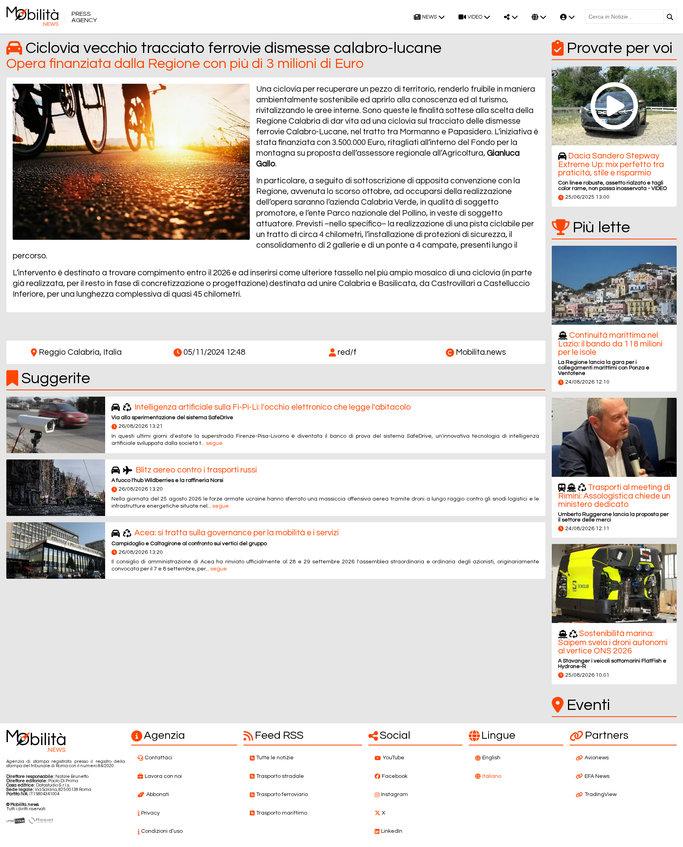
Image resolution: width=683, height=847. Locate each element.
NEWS (429, 17)
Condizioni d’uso (162, 831)
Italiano (491, 776)
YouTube (393, 757)
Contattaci (158, 757)
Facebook (395, 776)
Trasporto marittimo (281, 813)
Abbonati (157, 794)
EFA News (597, 776)
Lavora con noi (163, 776)
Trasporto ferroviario (282, 794)
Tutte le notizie (275, 757)
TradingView (601, 794)
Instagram (394, 794)
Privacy (150, 813)
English (491, 757)
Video (475, 17)
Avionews (597, 757)
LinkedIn (391, 831)
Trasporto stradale (280, 776)
